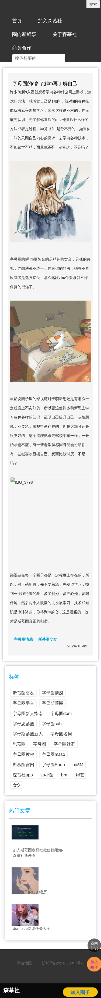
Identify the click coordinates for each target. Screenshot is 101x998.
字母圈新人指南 (28, 713)
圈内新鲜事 (24, 33)
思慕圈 (19, 744)
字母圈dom (61, 713)
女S (16, 785)
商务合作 (22, 47)
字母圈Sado (53, 764)
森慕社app (23, 775)
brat (64, 775)
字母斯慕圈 (52, 703)
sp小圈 (47, 775)
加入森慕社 (50, 20)
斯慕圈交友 (47, 639)
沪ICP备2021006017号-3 (61, 963)
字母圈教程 (23, 754)
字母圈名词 (61, 733)
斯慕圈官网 (23, 764)
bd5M (77, 764)
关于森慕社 (65, 33)
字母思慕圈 (23, 723)
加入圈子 (80, 992)
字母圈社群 (64, 744)
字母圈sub (52, 723)
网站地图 (24, 963)
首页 (17, 20)
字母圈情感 (23, 639)
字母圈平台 (23, 703)
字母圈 (39, 744)
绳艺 (80, 775)
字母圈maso (53, 754)
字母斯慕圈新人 (28, 733)
